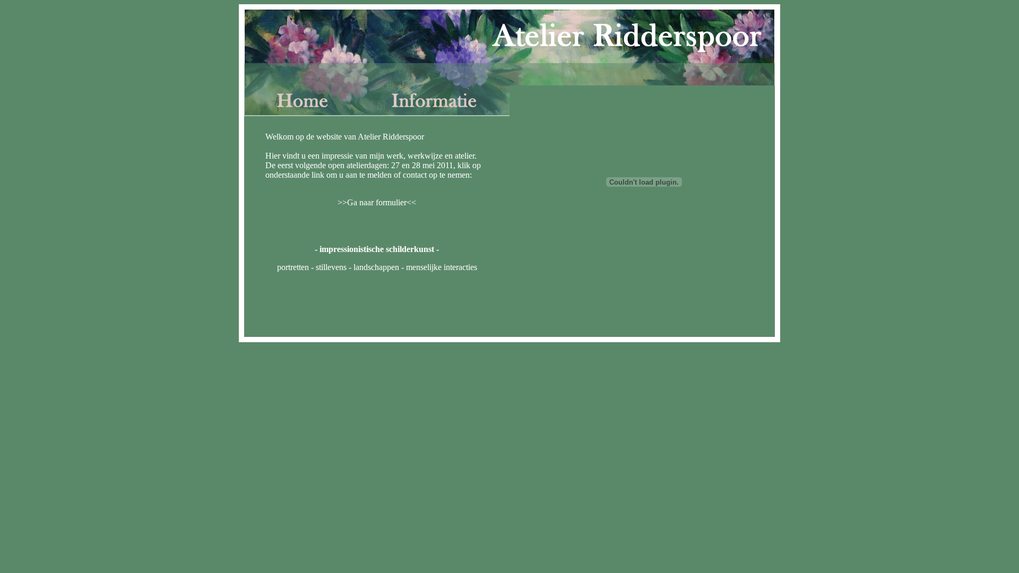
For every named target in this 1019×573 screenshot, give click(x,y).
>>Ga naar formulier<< (377, 202)
